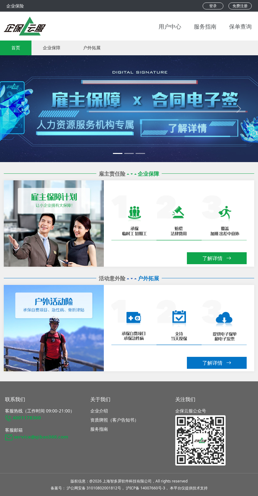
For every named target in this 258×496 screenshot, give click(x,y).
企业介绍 (99, 411)
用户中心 (170, 26)
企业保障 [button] (51, 48)
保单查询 (240, 26)
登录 (213, 5)
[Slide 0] (117, 153)
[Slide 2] (140, 153)
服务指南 (205, 26)
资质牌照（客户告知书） (114, 420)
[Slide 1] (129, 153)
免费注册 (240, 5)
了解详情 (213, 258)
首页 (15, 48)
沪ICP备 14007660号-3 (145, 488)
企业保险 (15, 6)
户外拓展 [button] (92, 48)
